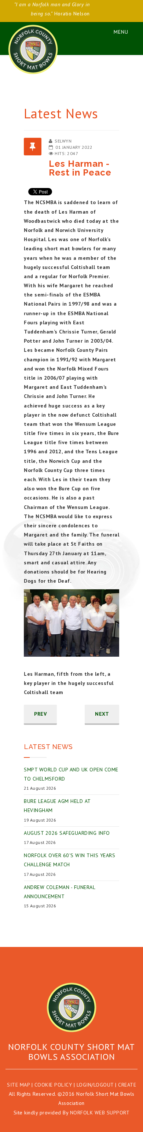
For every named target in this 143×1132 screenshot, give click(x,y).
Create (127, 1084)
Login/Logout (95, 1084)
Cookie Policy (53, 1084)
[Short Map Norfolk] (72, 1007)
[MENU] (117, 30)
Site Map (18, 1084)
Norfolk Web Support (100, 1112)
